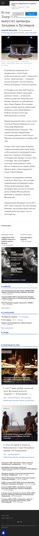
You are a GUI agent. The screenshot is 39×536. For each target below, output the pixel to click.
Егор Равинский (23, 457)
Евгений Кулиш (13, 457)
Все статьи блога (7, 328)
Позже (23, 13)
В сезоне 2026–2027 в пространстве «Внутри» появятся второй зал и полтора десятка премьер (18, 297)
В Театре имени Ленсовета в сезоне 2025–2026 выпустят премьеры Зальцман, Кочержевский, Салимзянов (18, 494)
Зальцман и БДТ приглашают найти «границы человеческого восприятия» (17, 463)
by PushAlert (15, 15)
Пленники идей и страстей (26, 238)
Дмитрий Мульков (30, 400)
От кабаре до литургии (9, 317)
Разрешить (32, 13)
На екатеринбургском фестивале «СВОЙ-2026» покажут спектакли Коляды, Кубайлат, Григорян (17, 291)
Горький (22, 400)
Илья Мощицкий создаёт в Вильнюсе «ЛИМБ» (17, 303)
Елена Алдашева (26, 398)
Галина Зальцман (8, 33)
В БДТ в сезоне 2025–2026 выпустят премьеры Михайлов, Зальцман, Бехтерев (17, 483)
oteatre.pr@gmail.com (7, 518)
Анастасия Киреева (14, 398)
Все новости (5, 308)
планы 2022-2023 (30, 33)
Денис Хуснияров (19, 33)
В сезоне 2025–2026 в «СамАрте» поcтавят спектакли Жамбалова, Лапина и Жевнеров (16, 487)
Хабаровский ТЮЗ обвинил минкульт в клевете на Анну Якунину (8, 240)
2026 (6, 400)
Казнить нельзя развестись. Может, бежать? (16, 323)
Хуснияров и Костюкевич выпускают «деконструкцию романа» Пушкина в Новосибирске (19, 468)
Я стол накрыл (6, 320)
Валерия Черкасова (9, 30)
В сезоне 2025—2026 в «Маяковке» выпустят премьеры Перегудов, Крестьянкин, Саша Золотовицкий (17, 500)
